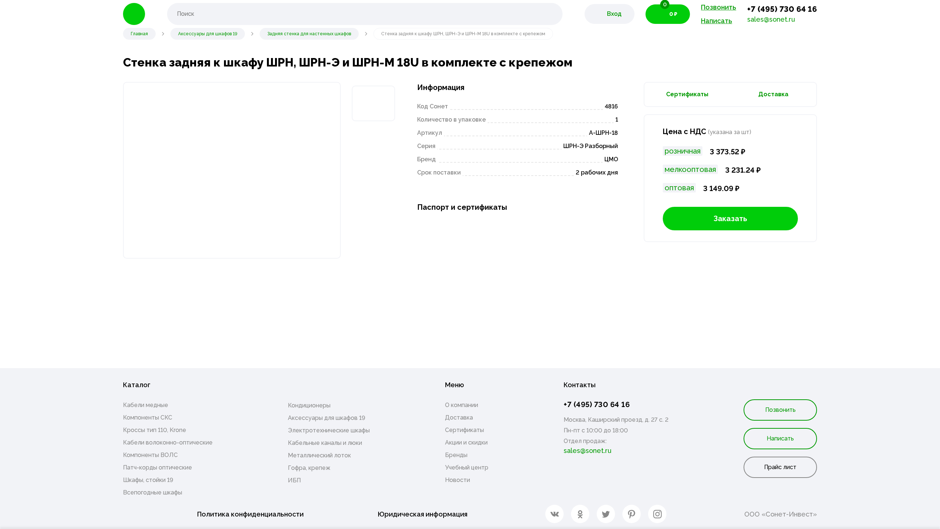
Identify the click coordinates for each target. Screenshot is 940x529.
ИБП (294, 480)
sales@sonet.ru (771, 19)
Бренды (456, 454)
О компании (461, 405)
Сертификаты (687, 94)
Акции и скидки (466, 442)
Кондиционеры (309, 405)
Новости (457, 479)
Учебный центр (466, 467)
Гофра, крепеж (309, 467)
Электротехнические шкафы (329, 430)
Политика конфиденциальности (250, 514)
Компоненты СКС (147, 417)
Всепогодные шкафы (152, 492)
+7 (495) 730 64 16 (782, 9)
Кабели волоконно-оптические (168, 442)
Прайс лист (780, 467)
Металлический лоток (319, 455)
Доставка (773, 94)
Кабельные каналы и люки (325, 442)
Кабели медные (145, 405)
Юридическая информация (422, 514)
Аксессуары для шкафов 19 (326, 417)
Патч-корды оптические (157, 467)
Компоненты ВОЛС (150, 454)
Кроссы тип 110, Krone (154, 430)
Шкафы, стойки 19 (148, 479)
